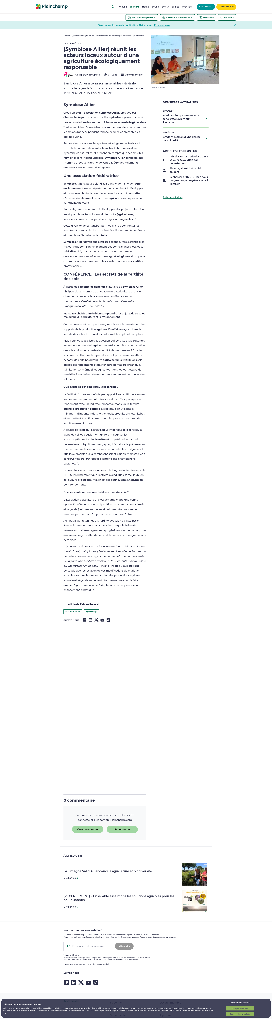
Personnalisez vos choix (240, 1014)
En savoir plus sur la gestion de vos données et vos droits (86, 964)
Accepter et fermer (240, 1008)
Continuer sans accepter (240, 1003)
